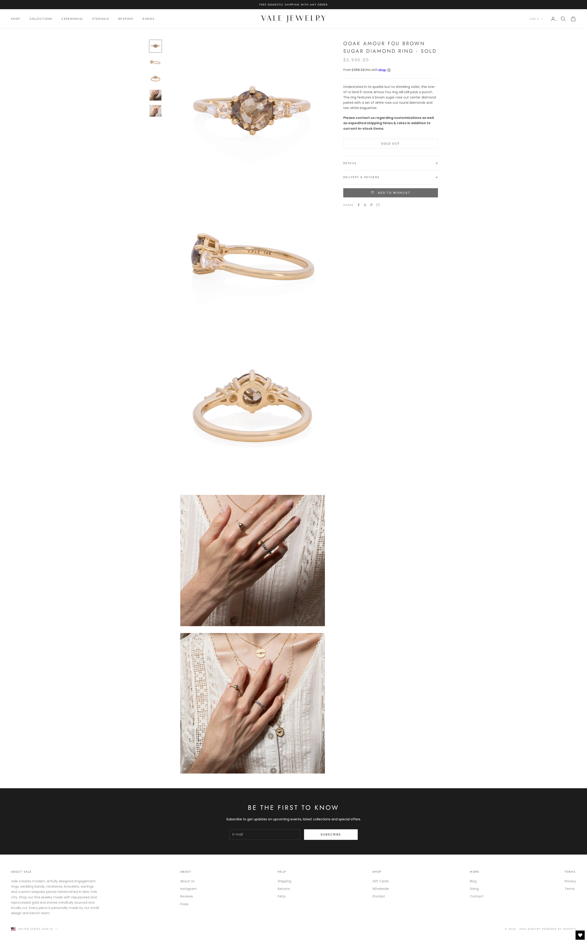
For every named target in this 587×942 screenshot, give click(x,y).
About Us (187, 881)
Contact (476, 896)
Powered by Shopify (559, 929)
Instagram (188, 888)
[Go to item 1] (155, 46)
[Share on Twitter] (365, 205)
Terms (570, 888)
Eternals (100, 19)
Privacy (570, 881)
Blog (473, 881)
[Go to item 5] (155, 111)
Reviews (186, 896)
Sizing (474, 888)
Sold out (390, 143)
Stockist (378, 896)
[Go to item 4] (155, 95)
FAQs (282, 896)
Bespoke (125, 19)
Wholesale (380, 888)
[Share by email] (378, 205)
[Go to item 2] (155, 62)
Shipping (284, 881)
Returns (284, 888)
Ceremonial (72, 19)
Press (184, 904)
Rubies (149, 19)
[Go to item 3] (155, 79)
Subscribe (331, 834)
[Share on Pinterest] (371, 205)
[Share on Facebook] (358, 205)
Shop (15, 19)
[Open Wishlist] (580, 935)
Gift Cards (380, 881)
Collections (41, 19)
